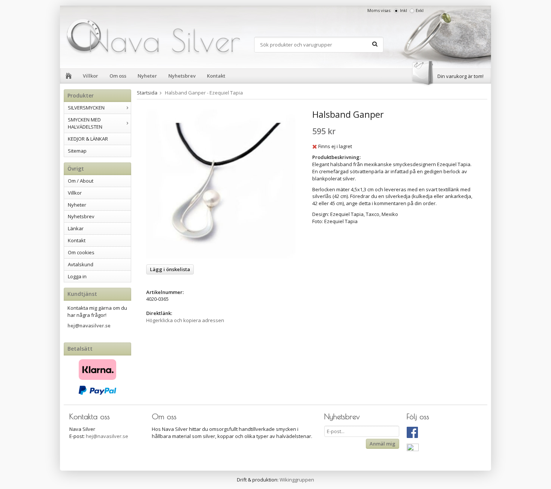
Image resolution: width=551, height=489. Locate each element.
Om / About (80, 180)
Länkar (76, 228)
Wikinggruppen (297, 479)
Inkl (403, 10)
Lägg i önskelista (170, 269)
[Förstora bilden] (220, 183)
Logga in (77, 276)
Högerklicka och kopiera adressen (185, 320)
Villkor (90, 75)
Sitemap (77, 150)
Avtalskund (80, 264)
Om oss (117, 75)
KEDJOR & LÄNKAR (88, 138)
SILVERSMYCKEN (86, 107)
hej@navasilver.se (89, 325)
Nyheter (147, 75)
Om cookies (81, 252)
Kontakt (216, 75)
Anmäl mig (382, 443)
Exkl (420, 10)
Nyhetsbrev (182, 75)
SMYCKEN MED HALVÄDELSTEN (85, 123)
